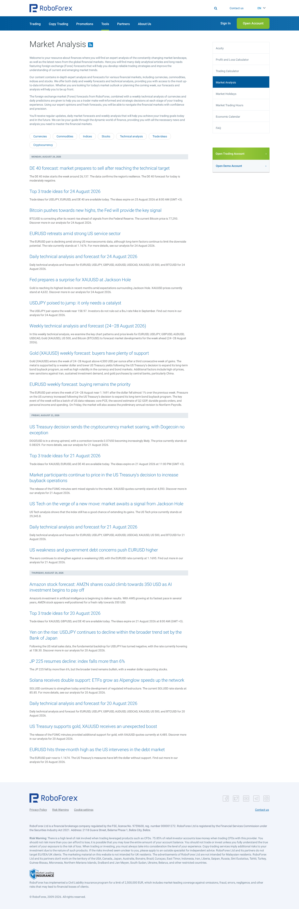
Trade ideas (160, 136)
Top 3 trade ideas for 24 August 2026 (64, 191)
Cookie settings (83, 809)
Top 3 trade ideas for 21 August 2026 (64, 455)
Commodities (65, 136)
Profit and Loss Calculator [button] (232, 59)
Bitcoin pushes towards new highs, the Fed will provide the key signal (95, 210)
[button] (50, 8)
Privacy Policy (38, 809)
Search (152, 8)
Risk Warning (60, 809)
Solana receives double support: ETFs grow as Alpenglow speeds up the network (106, 680)
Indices (87, 136)
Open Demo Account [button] (229, 165)
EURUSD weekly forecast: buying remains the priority (79, 384)
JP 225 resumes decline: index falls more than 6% (77, 661)
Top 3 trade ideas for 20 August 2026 (64, 613)
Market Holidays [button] (226, 93)
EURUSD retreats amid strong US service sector (75, 233)
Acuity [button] (220, 48)
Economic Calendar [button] (228, 116)
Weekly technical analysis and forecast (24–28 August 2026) (87, 325)
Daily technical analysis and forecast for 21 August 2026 (83, 526)
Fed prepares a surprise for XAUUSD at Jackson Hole (80, 279)
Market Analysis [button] (226, 82)
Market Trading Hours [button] (229, 105)
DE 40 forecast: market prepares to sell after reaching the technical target (99, 168)
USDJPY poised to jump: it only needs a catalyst (75, 302)
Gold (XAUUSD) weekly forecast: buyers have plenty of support (89, 353)
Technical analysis (131, 136)
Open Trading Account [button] (230, 153)
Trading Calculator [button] (227, 71)
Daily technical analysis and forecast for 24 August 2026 (83, 256)
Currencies (40, 136)
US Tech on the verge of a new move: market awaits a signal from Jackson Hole (106, 503)
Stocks (106, 136)
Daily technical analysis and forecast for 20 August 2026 (83, 703)
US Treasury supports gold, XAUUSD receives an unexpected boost (93, 726)
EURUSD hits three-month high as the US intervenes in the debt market (97, 749)
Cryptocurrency (43, 145)
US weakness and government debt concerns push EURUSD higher (93, 549)
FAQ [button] (218, 128)
